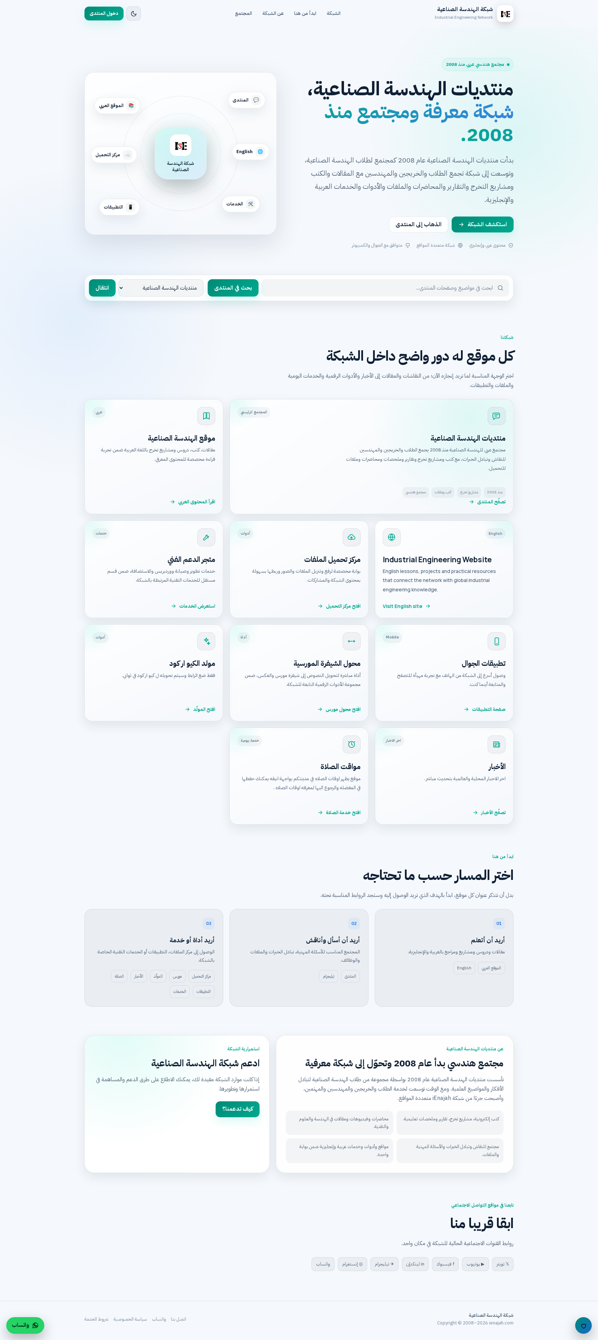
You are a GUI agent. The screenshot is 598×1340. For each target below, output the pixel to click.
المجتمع (243, 13)
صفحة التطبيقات (489, 709)
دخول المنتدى (104, 13)
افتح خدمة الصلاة (343, 812)
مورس (177, 976)
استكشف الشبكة (487, 224)
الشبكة (334, 13)
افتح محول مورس (343, 709)
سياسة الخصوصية (130, 1319)
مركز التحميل (201, 976)
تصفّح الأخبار (493, 812)
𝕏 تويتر (503, 1264)
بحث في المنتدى (233, 288)
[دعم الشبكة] (583, 1325)
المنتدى (350, 976)
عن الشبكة (273, 13)
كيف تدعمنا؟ (237, 1109)
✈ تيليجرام (384, 1264)
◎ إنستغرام (352, 1264)
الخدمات (179, 991)
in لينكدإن (415, 1264)
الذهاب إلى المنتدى (419, 224)
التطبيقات (204, 991)
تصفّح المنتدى (491, 501)
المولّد (158, 976)
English (464, 968)
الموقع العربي (491, 968)
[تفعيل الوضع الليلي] (133, 13)
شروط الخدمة (96, 1319)
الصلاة (119, 976)
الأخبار (138, 976)
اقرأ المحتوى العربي (196, 501)
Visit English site (402, 606)
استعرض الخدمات (197, 606)
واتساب (323, 1264)
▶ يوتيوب (475, 1264)
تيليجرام (328, 976)
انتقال (102, 288)
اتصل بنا (178, 1319)
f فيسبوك (445, 1264)
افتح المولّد (204, 709)
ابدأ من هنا (305, 13)
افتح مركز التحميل (343, 606)
